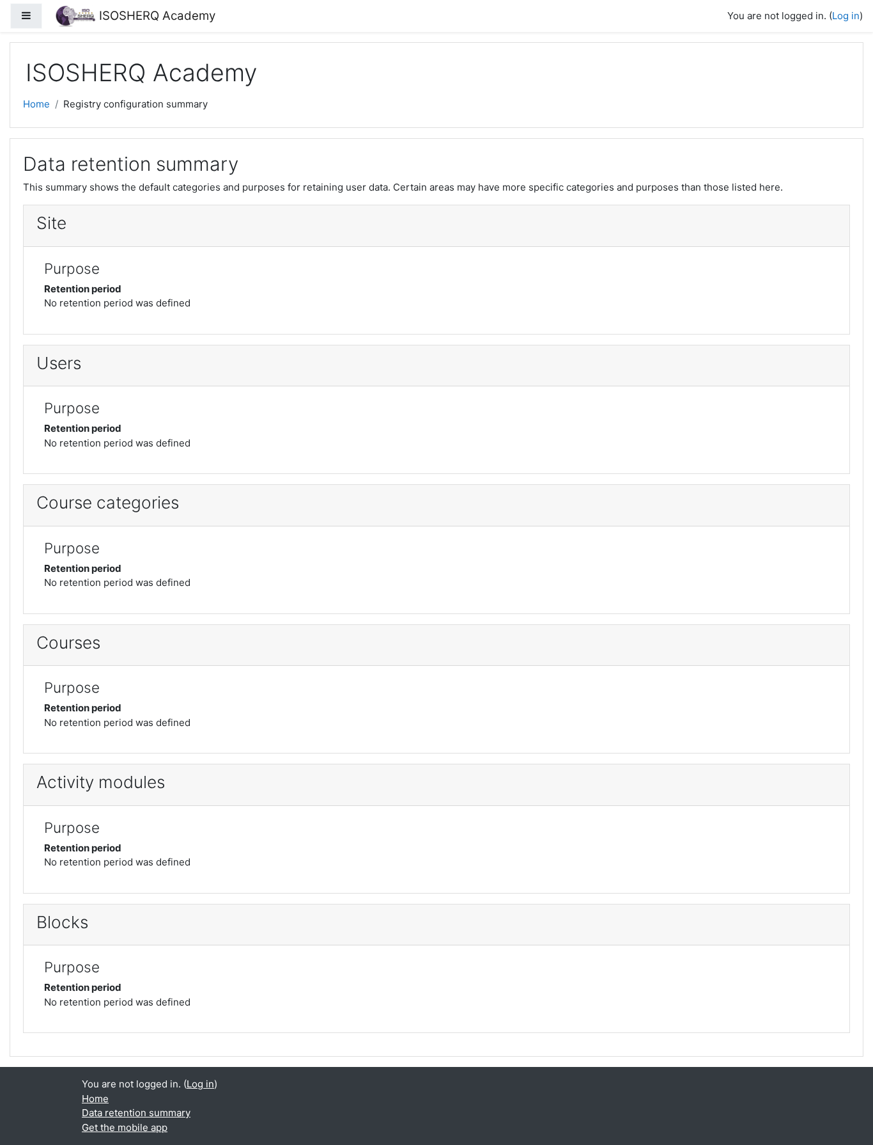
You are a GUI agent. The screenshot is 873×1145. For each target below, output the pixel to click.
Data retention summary (136, 1113)
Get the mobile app (124, 1127)
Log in (846, 16)
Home (36, 104)
